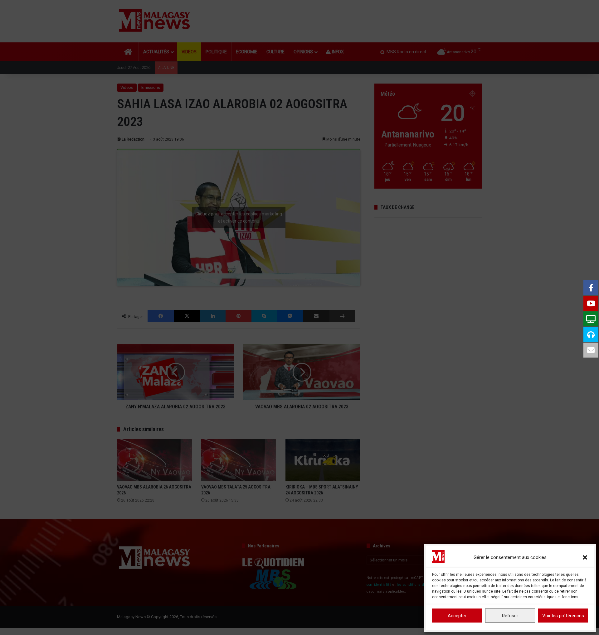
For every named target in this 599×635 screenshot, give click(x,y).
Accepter (457, 615)
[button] (585, 557)
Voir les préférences (563, 615)
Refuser (510, 615)
